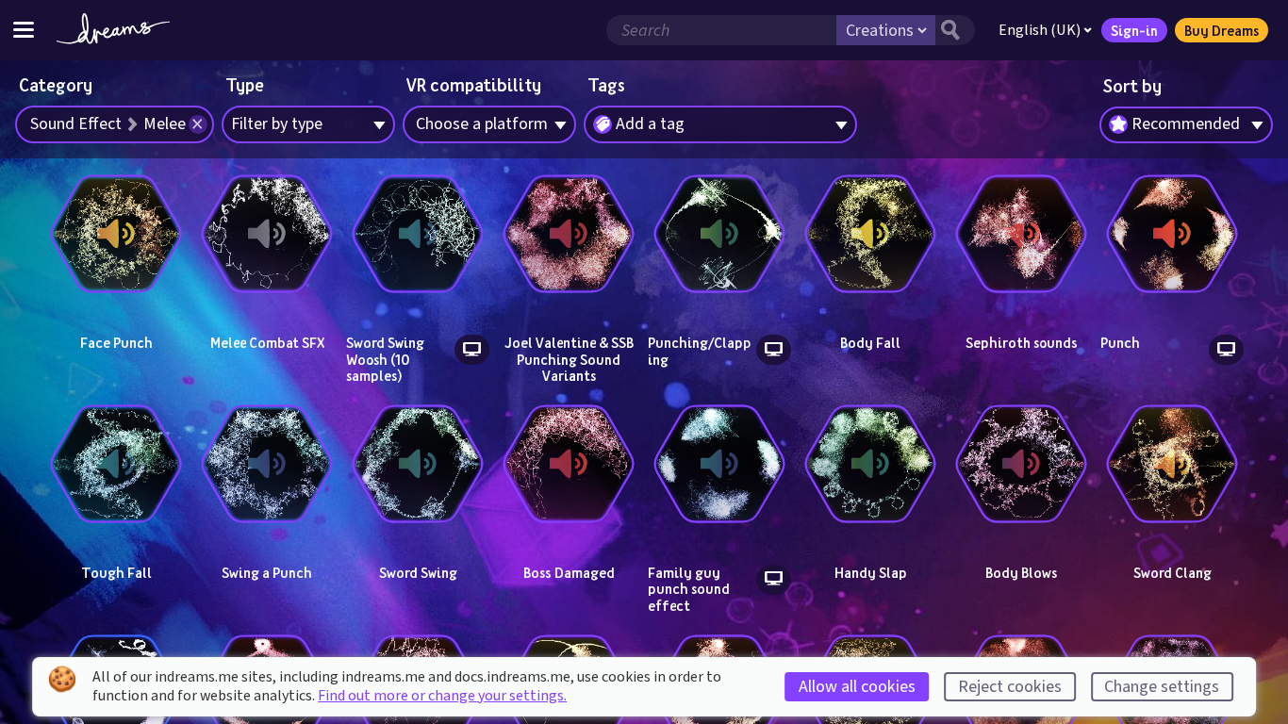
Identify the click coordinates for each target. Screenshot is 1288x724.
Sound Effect (76, 124)
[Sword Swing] (417, 463)
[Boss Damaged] (568, 463)
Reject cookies (1010, 687)
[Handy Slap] (870, 463)
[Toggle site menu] (23, 29)
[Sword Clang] (1172, 463)
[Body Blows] (1021, 463)
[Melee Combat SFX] (267, 233)
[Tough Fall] (116, 463)
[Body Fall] (870, 233)
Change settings (1161, 687)
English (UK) (1040, 30)
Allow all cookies (857, 687)
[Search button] (955, 30)
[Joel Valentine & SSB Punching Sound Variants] (568, 233)
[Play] (116, 314)
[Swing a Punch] (267, 463)
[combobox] (1186, 125)
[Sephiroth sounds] (1021, 233)
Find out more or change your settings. (442, 695)
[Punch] (1172, 233)
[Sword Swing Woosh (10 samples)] (417, 233)
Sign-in (1134, 30)
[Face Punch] (116, 233)
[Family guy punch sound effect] (719, 463)
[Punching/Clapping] (719, 233)
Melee (164, 124)
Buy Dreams (1221, 30)
